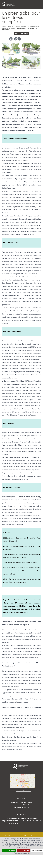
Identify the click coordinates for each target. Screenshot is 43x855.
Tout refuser (24, 850)
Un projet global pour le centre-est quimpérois (20, 28)
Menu (39, 4)
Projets (9, 26)
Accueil (4, 26)
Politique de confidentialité (22, 853)
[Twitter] (16, 40)
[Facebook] (19, 40)
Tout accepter (10, 850)
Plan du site (28, 835)
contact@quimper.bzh (27, 823)
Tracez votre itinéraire (23, 791)
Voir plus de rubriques (21, 33)
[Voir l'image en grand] (21, 56)
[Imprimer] (11, 39)
